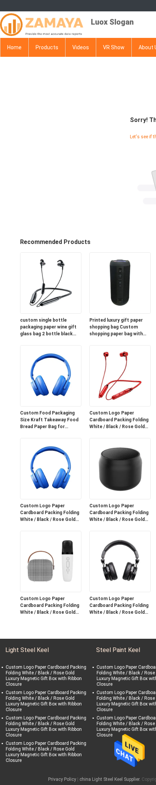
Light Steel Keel (27, 650)
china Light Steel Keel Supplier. (111, 779)
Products (47, 47)
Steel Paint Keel (118, 650)
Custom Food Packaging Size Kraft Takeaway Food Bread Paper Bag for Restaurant (49, 420)
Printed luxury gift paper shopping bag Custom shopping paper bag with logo (116, 327)
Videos (80, 47)
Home (14, 47)
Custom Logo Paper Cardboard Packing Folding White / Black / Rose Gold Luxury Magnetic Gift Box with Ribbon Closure (118, 420)
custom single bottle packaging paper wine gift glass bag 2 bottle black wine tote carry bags (48, 327)
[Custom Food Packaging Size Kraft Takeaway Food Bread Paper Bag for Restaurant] (50, 375)
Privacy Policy (62, 779)
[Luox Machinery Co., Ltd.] (41, 24)
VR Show (114, 47)
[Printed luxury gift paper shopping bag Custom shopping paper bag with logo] (120, 282)
